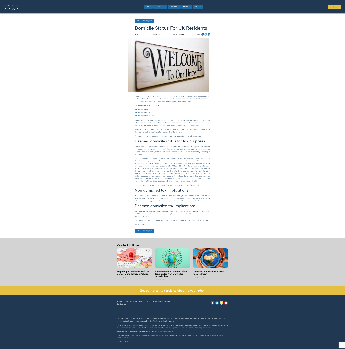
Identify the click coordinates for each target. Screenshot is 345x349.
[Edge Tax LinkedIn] (217, 303)
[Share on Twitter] (205, 34)
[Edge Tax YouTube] (226, 303)
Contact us (334, 6)
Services (173, 6)
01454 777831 (154, 331)
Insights (198, 6)
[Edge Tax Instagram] (221, 303)
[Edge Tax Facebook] (212, 303)
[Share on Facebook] (202, 34)
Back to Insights (145, 20)
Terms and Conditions (161, 301)
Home (148, 6)
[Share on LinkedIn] (209, 34)
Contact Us (121, 304)
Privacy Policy (144, 301)
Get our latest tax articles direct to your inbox (172, 290)
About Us (159, 6)
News (185, 6)
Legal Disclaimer (130, 301)
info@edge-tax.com (166, 331)
